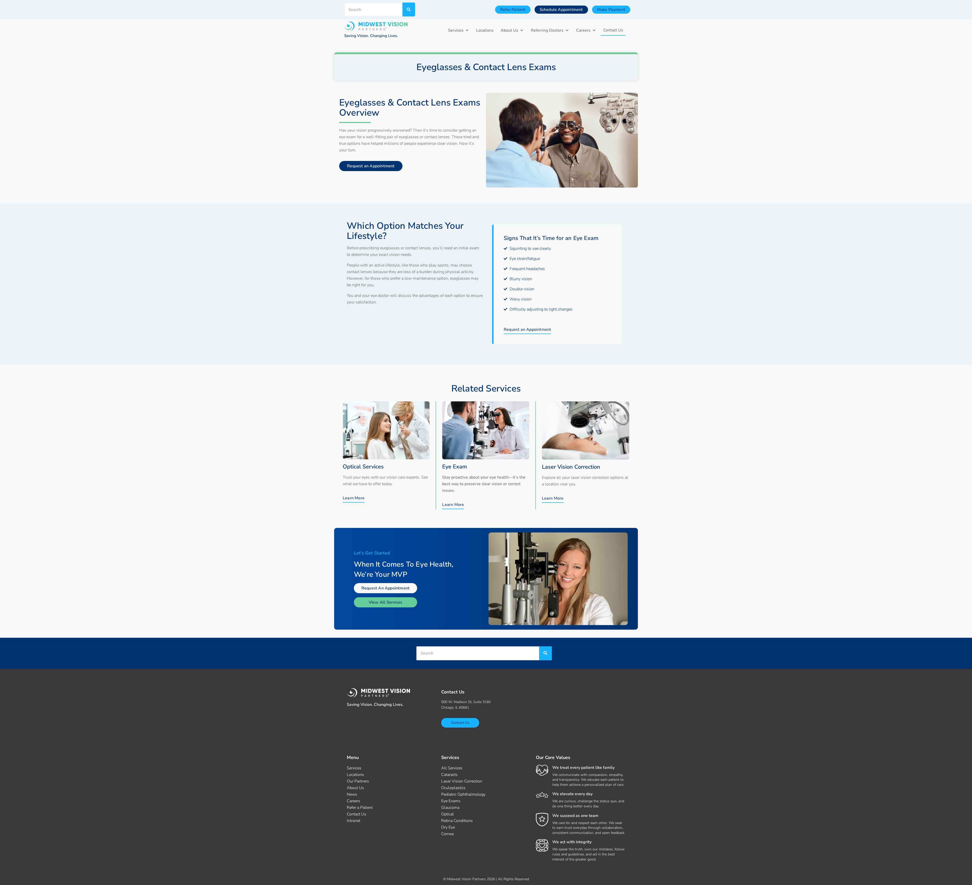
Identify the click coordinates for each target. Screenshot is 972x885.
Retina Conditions (457, 821)
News (352, 794)
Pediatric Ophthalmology (463, 794)
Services (455, 30)
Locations (485, 30)
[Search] (408, 9)
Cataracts (449, 774)
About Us (509, 30)
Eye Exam (454, 466)
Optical (447, 814)
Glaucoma (450, 807)
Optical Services (363, 466)
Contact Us (613, 30)
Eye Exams (450, 801)
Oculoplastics (453, 788)
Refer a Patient (360, 807)
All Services (451, 768)
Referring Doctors (547, 30)
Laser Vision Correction (571, 467)
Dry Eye (448, 827)
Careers (583, 30)
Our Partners (358, 781)
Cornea (447, 834)
